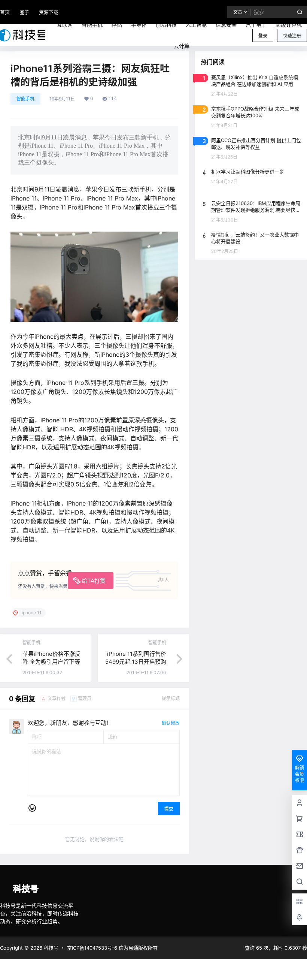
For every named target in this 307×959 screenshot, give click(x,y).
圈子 (24, 12)
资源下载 (48, 12)
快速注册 (292, 36)
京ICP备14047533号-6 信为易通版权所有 (112, 948)
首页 (5, 12)
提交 (168, 809)
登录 (262, 36)
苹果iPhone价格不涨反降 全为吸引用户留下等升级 (51, 661)
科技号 (50, 948)
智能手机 (25, 99)
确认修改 (171, 723)
